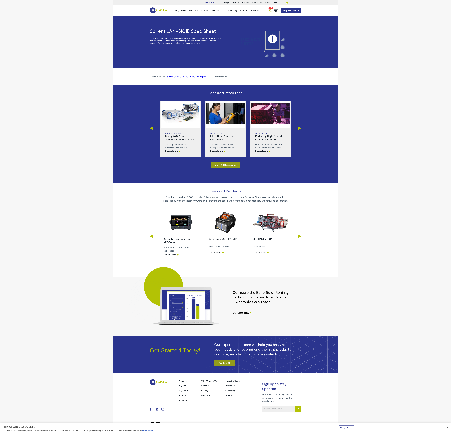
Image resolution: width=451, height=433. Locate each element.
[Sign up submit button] (298, 409)
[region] (225, 428)
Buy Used (183, 390)
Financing (232, 10)
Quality (204, 390)
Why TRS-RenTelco (183, 10)
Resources (256, 10)
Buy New (183, 385)
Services (183, 400)
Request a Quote (232, 380)
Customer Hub (271, 2)
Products (183, 380)
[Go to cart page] (276, 10)
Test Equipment (202, 10)
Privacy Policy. (147, 431)
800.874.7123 (210, 2)
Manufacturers (219, 10)
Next (299, 128)
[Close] (447, 427)
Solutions (183, 395)
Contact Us (257, 2)
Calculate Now (241, 312)
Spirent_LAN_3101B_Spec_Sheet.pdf (186, 76)
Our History (229, 390)
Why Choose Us (209, 380)
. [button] (180, 129)
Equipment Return (231, 2)
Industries (244, 10)
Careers (245, 2)
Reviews (205, 385)
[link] (180, 129)
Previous (151, 128)
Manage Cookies (346, 428)
